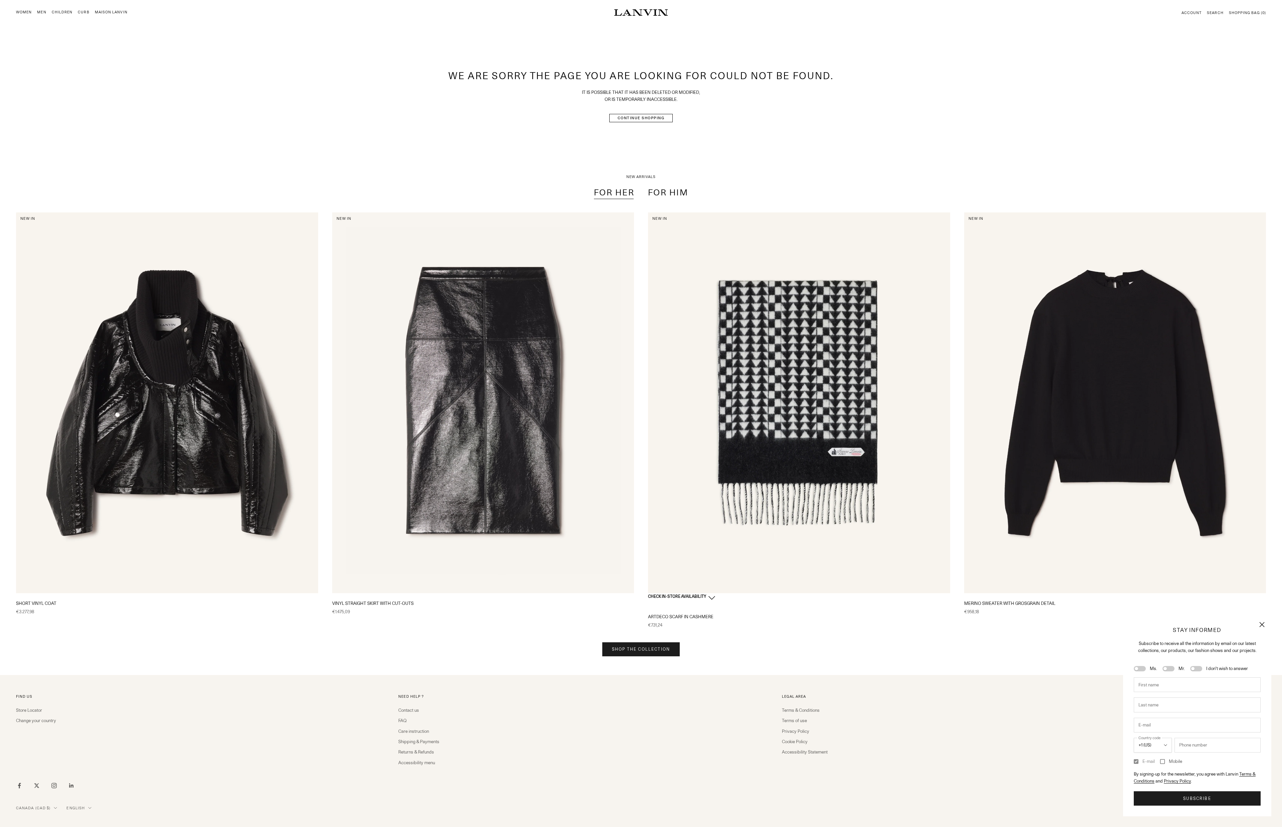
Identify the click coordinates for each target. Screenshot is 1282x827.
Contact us (408, 710)
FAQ (402, 720)
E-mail (1148, 761)
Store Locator (29, 710)
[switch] (1140, 668)
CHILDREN (62, 12)
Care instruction (413, 731)
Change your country (36, 720)
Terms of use (794, 720)
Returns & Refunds (416, 752)
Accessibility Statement (805, 752)
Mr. (1182, 668)
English (75, 808)
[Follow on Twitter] (36, 785)
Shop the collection (641, 649)
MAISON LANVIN (111, 12)
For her (614, 192)
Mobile (1175, 761)
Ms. (1153, 668)
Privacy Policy (1177, 781)
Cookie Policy (795, 741)
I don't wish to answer (1227, 668)
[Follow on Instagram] (54, 785)
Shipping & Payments (418, 741)
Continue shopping (641, 118)
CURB (83, 12)
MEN (41, 12)
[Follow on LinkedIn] (71, 785)
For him (668, 192)
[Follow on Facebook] (19, 785)
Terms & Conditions (801, 710)
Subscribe (1197, 798)
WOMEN (24, 12)
